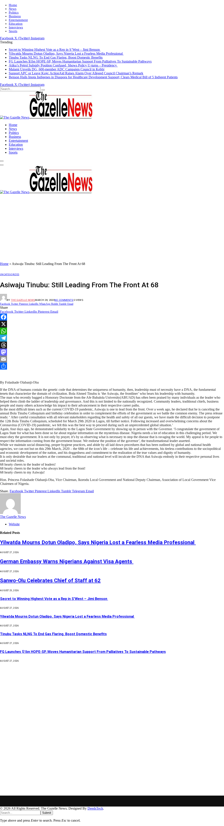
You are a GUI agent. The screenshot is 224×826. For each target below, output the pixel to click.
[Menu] (2, 161)
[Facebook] (112, 317)
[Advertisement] (112, 229)
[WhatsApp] (112, 331)
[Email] (112, 359)
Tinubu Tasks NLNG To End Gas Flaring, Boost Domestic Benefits (56, 57)
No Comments (64, 300)
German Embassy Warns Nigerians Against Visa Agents (66, 561)
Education (16, 23)
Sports (13, 31)
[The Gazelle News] (46, 117)
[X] (112, 324)
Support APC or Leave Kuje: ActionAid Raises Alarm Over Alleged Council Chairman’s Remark (76, 73)
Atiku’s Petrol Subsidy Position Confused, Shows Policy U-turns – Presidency (63, 65)
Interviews (16, 27)
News (12, 9)
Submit (46, 812)
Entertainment (18, 20)
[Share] (112, 366)
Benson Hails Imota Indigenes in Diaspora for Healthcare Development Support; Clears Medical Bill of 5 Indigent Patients (93, 77)
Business (15, 16)
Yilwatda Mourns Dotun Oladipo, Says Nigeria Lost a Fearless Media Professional (66, 53)
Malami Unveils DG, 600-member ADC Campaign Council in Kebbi (56, 69)
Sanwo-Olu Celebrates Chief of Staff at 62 (50, 580)
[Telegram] (112, 338)
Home (13, 5)
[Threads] (112, 345)
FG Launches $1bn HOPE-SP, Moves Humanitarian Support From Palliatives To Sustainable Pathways (80, 61)
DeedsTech (95, 808)
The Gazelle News (23, 300)
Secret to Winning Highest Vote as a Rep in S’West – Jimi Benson (55, 49)
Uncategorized (9, 274)
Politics (14, 12)
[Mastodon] (112, 352)
